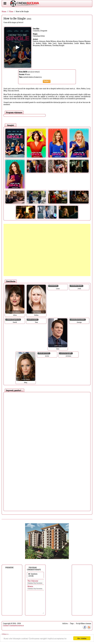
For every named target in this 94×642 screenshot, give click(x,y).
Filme (11, 11)
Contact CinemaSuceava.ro (13, 625)
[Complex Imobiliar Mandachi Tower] (47, 541)
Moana (30, 586)
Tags (72, 623)
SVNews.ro (5, 634)
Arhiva (65, 623)
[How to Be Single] (15, 143)
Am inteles (81, 638)
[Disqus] (47, 422)
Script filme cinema (83, 623)
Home (4, 11)
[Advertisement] (47, 250)
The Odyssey (33, 581)
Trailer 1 (47, 81)
